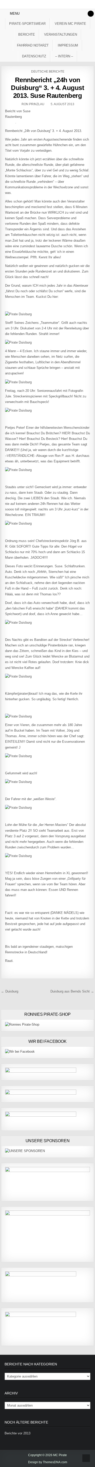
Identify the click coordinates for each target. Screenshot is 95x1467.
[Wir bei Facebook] (20, 1051)
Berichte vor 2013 (17, 1433)
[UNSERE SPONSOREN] (25, 1151)
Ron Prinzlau (33, 104)
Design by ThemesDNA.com (47, 1462)
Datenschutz (34, 56)
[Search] (91, 14)
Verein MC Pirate (70, 24)
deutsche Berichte (47, 71)
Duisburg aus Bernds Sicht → (72, 991)
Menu (15, 13)
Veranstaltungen (60, 34)
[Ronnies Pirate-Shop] (22, 1024)
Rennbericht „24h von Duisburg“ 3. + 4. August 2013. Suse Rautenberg (47, 87)
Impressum (68, 45)
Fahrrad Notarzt (33, 45)
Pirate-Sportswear (27, 24)
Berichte (26, 34)
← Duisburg (9, 991)
